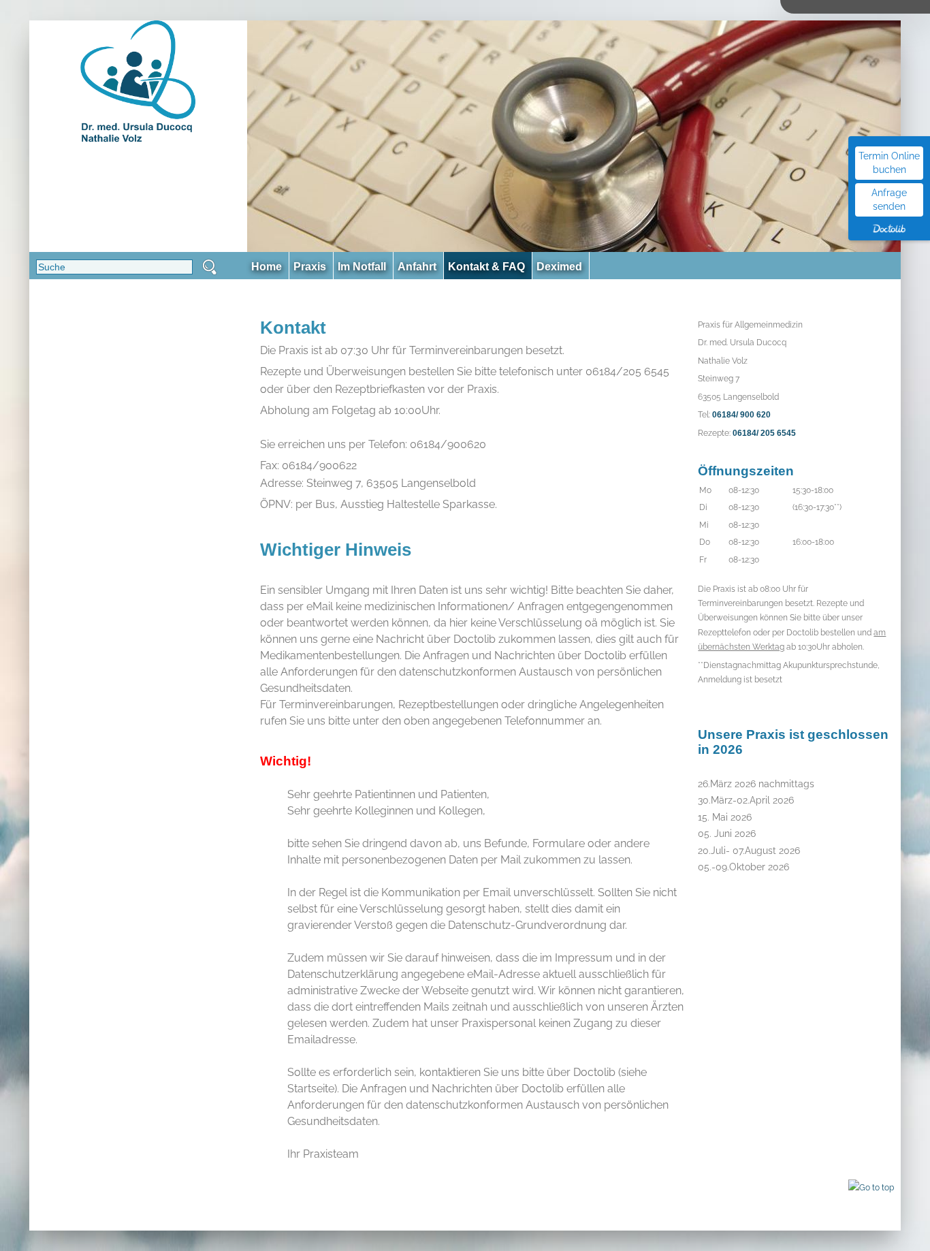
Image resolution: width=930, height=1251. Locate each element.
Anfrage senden (889, 199)
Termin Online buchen (889, 163)
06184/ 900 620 (741, 414)
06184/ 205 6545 (764, 433)
